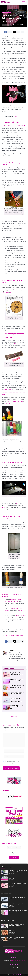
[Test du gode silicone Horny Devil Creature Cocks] (6, 694)
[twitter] (17, 967)
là (10, 292)
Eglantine (7, 25)
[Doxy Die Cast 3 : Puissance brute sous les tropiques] (6, 674)
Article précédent (14, 716)
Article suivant (14, 719)
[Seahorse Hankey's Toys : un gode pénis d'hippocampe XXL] (6, 707)
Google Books (5, 292)
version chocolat (7, 389)
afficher (15, 116)
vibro (4, 637)
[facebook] (10, 967)
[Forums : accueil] (14, 832)
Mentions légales (23, 974)
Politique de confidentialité (15, 974)
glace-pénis (7, 403)
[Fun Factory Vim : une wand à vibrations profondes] (6, 687)
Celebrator (17, 344)
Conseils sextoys (6, 12)
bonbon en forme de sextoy (15, 401)
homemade (16, 635)
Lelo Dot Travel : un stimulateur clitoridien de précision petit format (16, 700)
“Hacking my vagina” (21, 615)
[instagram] (13, 967)
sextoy (21, 635)
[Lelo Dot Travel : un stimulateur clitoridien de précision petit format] (6, 700)
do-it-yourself (10, 635)
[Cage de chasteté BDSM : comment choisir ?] (6, 681)
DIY (6, 635)
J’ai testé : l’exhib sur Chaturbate (16, 937)
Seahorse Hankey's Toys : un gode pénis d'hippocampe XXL (17, 707)
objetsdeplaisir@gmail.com (18, 960)
